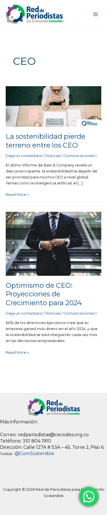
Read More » (17, 194)
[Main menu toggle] (95, 14)
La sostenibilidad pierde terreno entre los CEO (45, 140)
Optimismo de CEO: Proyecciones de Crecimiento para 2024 (44, 294)
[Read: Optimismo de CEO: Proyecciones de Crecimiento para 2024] (54, 243)
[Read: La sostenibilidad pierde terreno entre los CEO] (54, 106)
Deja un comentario (24, 156)
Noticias (53, 156)
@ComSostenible (34, 453)
